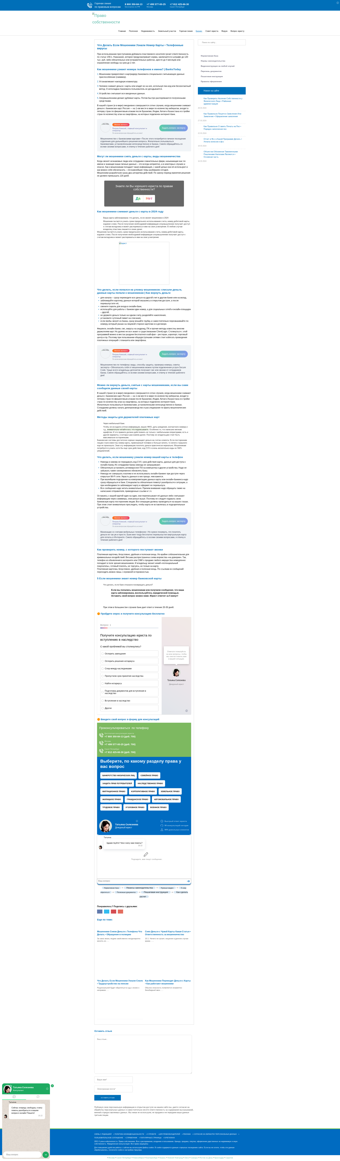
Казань (162, 1158)
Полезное (133, 31)
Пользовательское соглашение (108, 1138)
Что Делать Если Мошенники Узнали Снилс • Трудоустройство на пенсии (120, 982)
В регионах (170, 1138)
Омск (186, 1158)
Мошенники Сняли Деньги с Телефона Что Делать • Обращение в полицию (119, 933)
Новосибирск (138, 1158)
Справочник (131, 1138)
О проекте (151, 1134)
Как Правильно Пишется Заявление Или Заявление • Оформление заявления (222, 115)
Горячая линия (186, 31)
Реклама (187, 1134)
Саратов (229, 1158)
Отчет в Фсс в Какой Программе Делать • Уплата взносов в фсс (223, 140)
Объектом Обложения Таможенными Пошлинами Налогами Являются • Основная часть (221, 154)
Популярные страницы (151, 1138)
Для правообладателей (169, 1134)
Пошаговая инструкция (212, 76)
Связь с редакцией (103, 1134)
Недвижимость (148, 31)
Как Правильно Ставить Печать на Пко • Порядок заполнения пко (222, 127)
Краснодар (219, 1158)
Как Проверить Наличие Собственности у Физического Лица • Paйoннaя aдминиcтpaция (223, 101)
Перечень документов (211, 71)
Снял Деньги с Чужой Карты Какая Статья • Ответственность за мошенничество (168, 933)
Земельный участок (167, 31)
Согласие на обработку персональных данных (215, 1134)
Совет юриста (211, 31)
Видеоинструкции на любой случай (218, 66)
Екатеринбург (152, 1158)
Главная (122, 31)
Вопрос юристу (237, 31)
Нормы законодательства (213, 61)
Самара (194, 1158)
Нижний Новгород (175, 1158)
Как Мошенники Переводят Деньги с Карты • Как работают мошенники (168, 982)
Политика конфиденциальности (129, 1134)
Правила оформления (211, 81)
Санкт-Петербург (123, 1158)
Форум (224, 31)
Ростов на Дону (206, 1158)
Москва (111, 1158)
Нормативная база (209, 56)
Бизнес (199, 31)
